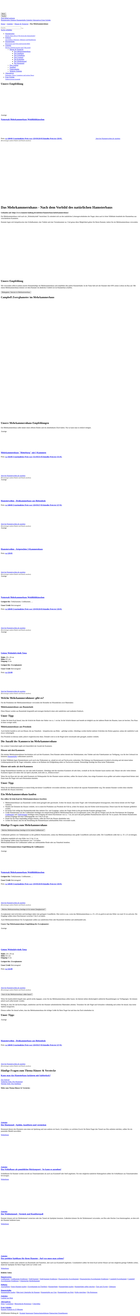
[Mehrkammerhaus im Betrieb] (17, 317)
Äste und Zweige (102, 1287)
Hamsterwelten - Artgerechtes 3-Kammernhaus (22, 549)
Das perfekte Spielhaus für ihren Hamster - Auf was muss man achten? (32, 1258)
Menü (3, 14)
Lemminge (9, 1304)
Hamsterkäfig (21, 20)
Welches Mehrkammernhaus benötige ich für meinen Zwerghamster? (23, 909)
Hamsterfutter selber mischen (85, 1287)
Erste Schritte (46, 20)
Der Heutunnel (19, 63)
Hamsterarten (5, 20)
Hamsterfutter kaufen (66, 1287)
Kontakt (22, 1313)
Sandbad (13, 67)
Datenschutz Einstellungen (58, 1313)
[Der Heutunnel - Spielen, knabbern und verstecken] (28, 1118)
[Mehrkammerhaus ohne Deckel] (17, 368)
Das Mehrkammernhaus (22, 51)
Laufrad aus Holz (7, 1298)
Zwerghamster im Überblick (37, 1287)
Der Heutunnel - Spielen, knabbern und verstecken (23, 1125)
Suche (4, 16)
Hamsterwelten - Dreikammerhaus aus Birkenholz (23, 501)
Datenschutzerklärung (41, 1313)
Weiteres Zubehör (16, 71)
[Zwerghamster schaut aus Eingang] (17, 384)
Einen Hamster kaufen (18, 1287)
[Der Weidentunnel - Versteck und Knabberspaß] (28, 1207)
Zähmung (112, 1287)
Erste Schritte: (6, 1307)
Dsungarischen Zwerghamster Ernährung (94, 1279)
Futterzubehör (14, 69)
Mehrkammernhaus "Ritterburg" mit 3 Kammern (23, 452)
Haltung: (4, 1285)
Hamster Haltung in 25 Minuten (12, 1309)
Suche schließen (6, 30)
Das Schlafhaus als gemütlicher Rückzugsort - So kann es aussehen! (31, 1169)
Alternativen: (6, 1302)
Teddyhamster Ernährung (48, 1279)
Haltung (13, 20)
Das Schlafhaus (19, 55)
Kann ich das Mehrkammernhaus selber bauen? (17, 994)
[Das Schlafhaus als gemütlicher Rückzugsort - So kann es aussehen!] (28, 1163)
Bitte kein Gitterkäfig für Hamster (28, 1292)
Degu (3, 1304)
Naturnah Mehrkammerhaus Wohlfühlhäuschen (22, 119)
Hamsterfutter (53, 1287)
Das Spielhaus (19, 53)
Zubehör (29, 20)
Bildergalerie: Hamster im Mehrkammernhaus (16, 292)
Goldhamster (9, 814)
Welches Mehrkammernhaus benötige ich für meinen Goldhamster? (23, 830)
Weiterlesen (5, 1135)
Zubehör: (4, 1296)
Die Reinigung (92, 1292)
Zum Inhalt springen (8, 18)
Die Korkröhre (19, 59)
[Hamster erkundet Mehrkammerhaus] (17, 401)
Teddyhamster (22, 814)
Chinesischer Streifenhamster (30, 1281)
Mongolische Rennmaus (23, 1304)
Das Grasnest (18, 57)
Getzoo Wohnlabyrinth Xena (14, 653)
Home (3, 24)
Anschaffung (5, 1287)
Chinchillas (36, 1304)
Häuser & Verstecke (21, 24)
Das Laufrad (14, 65)
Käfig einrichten (80, 1292)
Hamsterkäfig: (6, 1290)
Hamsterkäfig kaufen (8, 1292)
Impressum (29, 1313)
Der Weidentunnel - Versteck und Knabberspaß (22, 1214)
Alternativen (36, 20)
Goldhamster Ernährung (19, 1279)
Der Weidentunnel (20, 61)
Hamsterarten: (6, 1277)
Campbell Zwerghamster (118, 1279)
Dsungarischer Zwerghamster (68, 1279)
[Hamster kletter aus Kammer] (17, 351)
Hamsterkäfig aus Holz (66, 1292)
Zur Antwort (5, 1080)
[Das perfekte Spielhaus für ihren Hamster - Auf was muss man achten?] (28, 1252)
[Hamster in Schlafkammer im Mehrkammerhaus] (17, 418)
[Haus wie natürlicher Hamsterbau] (17, 334)
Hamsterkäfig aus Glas (49, 1292)
